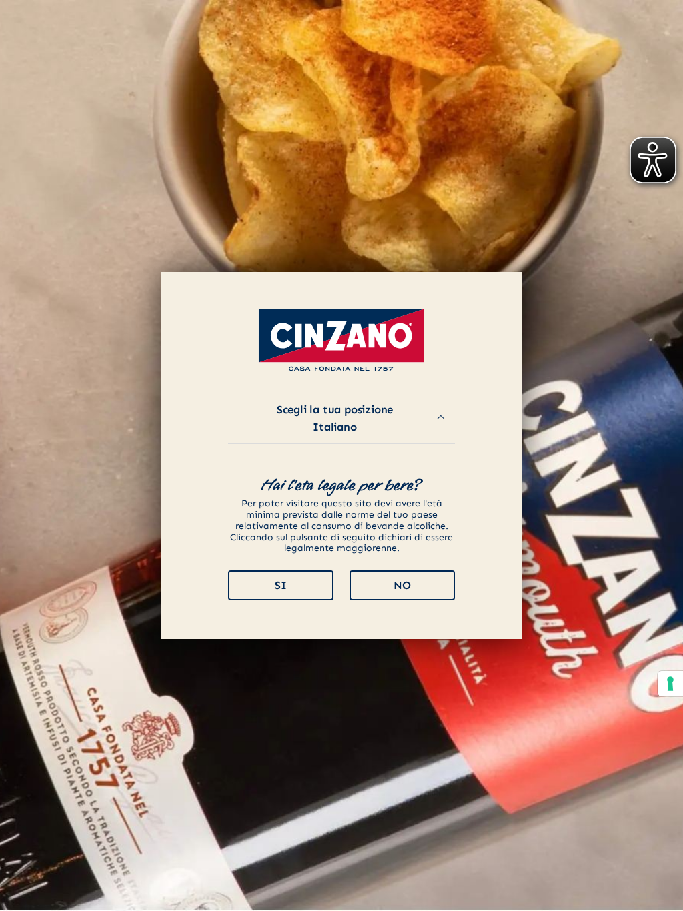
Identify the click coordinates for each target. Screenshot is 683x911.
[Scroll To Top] (659, 896)
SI (281, 585)
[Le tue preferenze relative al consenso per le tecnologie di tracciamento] (670, 683)
